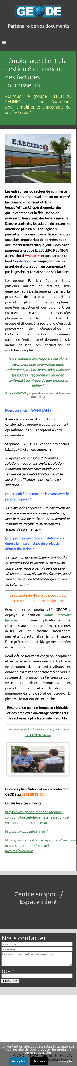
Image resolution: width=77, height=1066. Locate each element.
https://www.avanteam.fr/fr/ (26, 831)
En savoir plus (63, 1061)
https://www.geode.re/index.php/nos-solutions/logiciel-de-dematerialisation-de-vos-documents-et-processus (37, 817)
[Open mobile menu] (38, 42)
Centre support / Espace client (38, 897)
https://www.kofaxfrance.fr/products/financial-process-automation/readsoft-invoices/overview (40, 845)
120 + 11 (8, 971)
